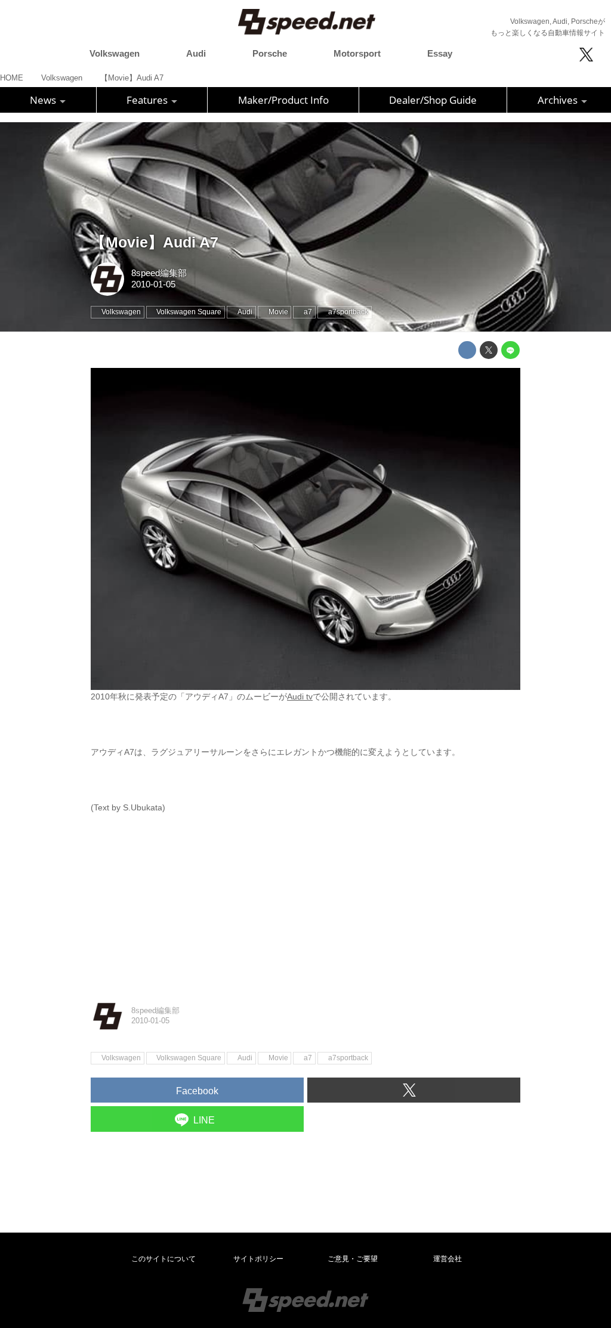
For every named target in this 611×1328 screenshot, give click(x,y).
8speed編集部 (159, 273)
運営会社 (447, 1259)
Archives (559, 100)
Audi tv (300, 696)
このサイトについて (163, 1259)
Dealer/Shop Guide (433, 100)
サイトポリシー (258, 1259)
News (44, 100)
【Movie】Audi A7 (154, 242)
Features (148, 100)
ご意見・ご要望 (353, 1259)
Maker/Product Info (283, 100)
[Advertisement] (305, 898)
